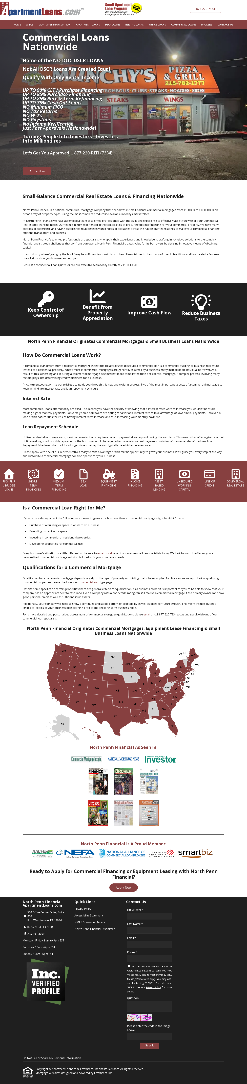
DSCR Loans (112, 24)
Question (133, 998)
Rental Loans (134, 24)
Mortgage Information (54, 24)
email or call (104, 553)
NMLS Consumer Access (89, 922)
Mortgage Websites (48, 1073)
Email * (131, 938)
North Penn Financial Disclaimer (94, 929)
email (146, 614)
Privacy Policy (82, 909)
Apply (29, 24)
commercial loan (89, 582)
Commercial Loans (183, 24)
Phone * (132, 952)
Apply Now (37, 171)
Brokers (206, 24)
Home (17, 24)
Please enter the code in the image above (149, 1028)
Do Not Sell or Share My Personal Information (52, 1058)
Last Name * (135, 924)
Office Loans (157, 24)
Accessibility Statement (88, 915)
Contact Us (225, 24)
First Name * (135, 909)
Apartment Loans (88, 24)
